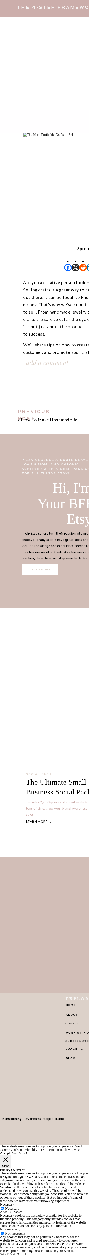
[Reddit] (83, 261)
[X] (75, 261)
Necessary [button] (7, 1204)
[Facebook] (68, 261)
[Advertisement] (44, 63)
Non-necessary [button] (10, 1229)
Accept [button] (5, 1153)
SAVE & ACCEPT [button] (13, 1254)
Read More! (19, 1153)
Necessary (12, 1208)
